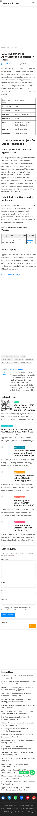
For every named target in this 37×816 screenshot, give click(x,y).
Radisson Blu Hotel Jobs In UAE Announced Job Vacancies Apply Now (17, 736)
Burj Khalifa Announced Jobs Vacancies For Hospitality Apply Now (17, 718)
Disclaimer (15, 808)
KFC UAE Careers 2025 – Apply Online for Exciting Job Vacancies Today (24, 409)
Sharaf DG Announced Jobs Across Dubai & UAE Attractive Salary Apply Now (17, 689)
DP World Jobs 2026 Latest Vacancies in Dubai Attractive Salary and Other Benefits (18, 683)
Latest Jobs (13, 806)
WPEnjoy (30, 812)
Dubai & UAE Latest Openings (10, 356)
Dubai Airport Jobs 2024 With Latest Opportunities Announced (14, 730)
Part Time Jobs (29, 360)
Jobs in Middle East (12, 47)
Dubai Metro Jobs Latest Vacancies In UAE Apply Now (23, 527)
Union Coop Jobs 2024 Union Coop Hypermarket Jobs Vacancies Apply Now (16, 747)
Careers (16, 402)
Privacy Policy (6, 808)
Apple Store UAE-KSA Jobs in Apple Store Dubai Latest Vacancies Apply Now (16, 789)
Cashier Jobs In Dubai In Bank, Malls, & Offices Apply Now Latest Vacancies (24, 479)
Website (4, 599)
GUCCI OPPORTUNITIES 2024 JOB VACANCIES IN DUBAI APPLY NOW (17, 430)
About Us (21, 806)
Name (4, 582)
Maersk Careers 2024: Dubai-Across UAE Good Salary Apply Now (16, 777)
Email (3, 591)
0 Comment (31, 64)
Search (4, 622)
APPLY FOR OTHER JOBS (10, 274)
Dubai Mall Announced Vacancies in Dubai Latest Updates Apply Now (24, 454)
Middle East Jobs (19, 360)
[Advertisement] (18, 27)
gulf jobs (23, 356)
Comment (5, 559)
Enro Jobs (11, 812)
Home (3, 47)
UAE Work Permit (26, 363)
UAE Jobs (16, 363)
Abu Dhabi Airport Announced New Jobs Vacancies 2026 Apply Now (16, 694)
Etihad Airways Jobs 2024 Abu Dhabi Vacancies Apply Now (14, 765)
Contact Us (29, 806)
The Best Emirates (7, 363)
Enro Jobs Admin (16, 369)
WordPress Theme (20, 812)
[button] (32, 772)
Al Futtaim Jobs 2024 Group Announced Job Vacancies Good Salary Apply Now (17, 712)
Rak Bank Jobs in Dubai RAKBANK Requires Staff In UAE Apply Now (24, 504)
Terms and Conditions (28, 808)
